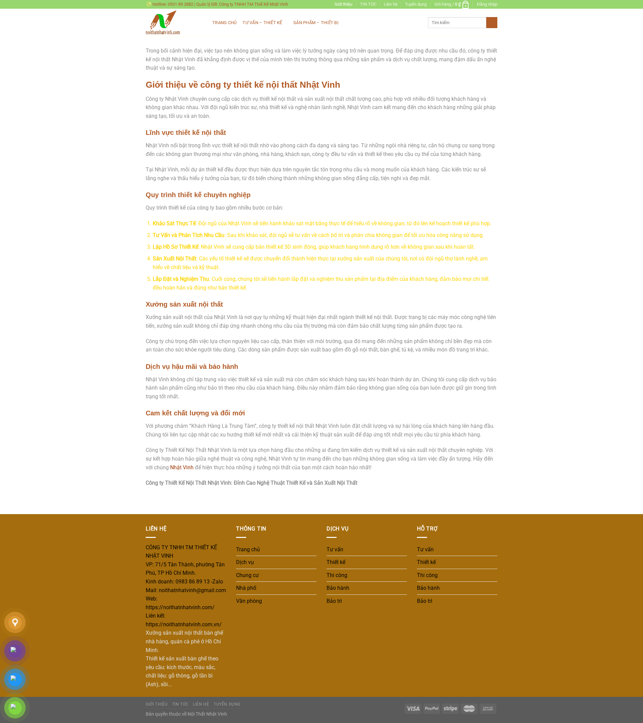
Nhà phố (246, 588)
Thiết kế (336, 562)
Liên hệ (391, 4)
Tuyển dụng (416, 4)
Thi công (337, 575)
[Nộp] (491, 22)
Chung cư (247, 575)
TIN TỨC (368, 4)
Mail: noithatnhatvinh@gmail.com (186, 590)
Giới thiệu (343, 4)
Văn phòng (249, 601)
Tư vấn (335, 549)
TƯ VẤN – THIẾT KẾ (262, 22)
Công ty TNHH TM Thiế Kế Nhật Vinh (253, 4)
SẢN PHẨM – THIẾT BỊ (316, 22)
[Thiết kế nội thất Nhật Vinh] (174, 22)
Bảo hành (338, 588)
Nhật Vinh (182, 467)
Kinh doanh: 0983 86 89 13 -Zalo (184, 581)
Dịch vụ (245, 562)
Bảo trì (334, 601)
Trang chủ (224, 22)
